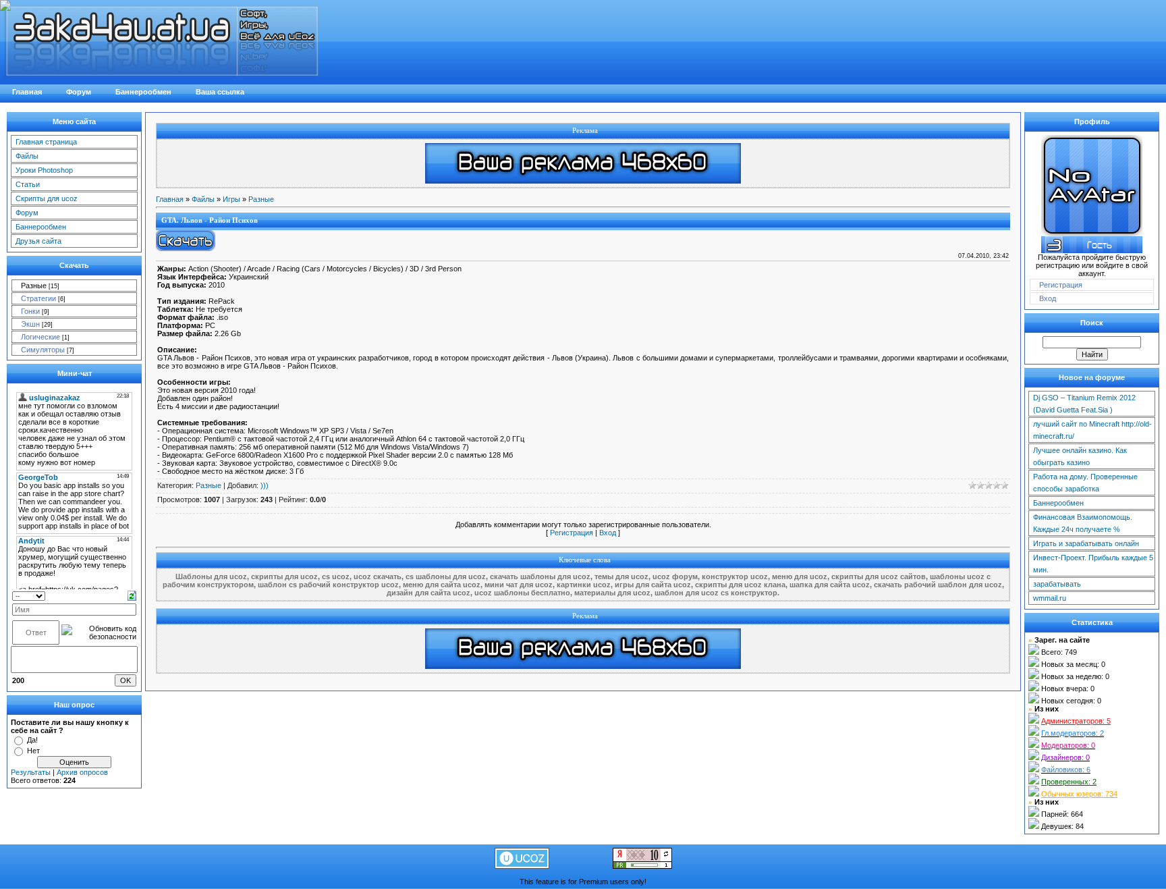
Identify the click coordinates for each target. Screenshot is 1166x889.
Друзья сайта (38, 241)
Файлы (27, 156)
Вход (607, 533)
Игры (231, 199)
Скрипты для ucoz (47, 198)
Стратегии (38, 298)
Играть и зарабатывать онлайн (1086, 543)
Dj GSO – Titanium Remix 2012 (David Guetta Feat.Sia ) (1084, 404)
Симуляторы (43, 350)
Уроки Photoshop (44, 170)
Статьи (28, 184)
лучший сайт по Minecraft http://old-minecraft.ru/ (1092, 430)
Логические (40, 337)
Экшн (30, 324)
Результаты (31, 772)
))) (264, 485)
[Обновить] (132, 595)
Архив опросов (82, 772)
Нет (33, 751)
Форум (27, 213)
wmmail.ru (1049, 598)
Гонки (30, 311)
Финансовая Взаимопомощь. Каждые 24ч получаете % (1082, 523)
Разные (34, 285)
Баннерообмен (41, 227)
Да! (32, 740)
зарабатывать (1057, 584)
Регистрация (571, 533)
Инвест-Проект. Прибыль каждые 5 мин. (1093, 564)
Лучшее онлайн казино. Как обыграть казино (1080, 456)
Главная (170, 199)
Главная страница (46, 142)
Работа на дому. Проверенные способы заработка (1085, 483)
